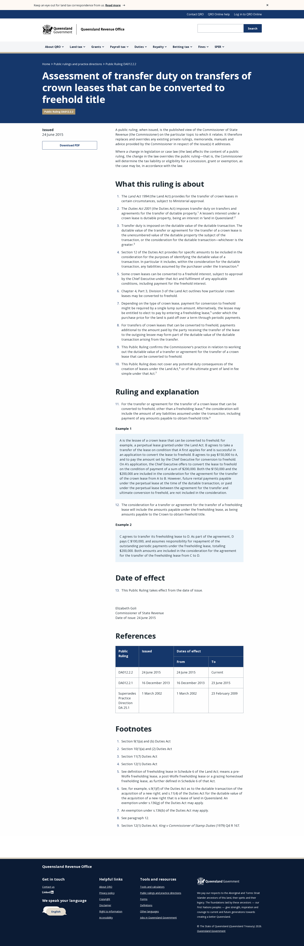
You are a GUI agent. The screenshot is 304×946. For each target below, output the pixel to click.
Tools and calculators (152, 886)
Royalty (158, 47)
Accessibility (106, 917)
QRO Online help (219, 14)
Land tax (76, 47)
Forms (143, 899)
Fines (201, 47)
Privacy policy (107, 893)
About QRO (53, 47)
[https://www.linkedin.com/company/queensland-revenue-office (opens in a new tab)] (48, 893)
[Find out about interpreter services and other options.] (66, 911)
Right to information (110, 911)
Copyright (104, 899)
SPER (218, 47)
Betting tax (181, 47)
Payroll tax (117, 47)
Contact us (48, 886)
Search (252, 28)
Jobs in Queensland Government (158, 917)
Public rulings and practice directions (78, 64)
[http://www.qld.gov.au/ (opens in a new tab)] (229, 881)
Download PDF (70, 145)
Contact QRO (195, 14)
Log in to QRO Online (248, 14)
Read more (113, 5)
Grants (96, 47)
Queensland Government (211, 931)
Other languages (149, 911)
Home (46, 64)
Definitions (146, 905)
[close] (267, 5)
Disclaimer (105, 905)
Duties (139, 47)
